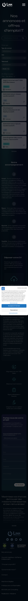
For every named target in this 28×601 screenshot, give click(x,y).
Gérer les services (13, 302)
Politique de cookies (13, 313)
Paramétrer (14, 310)
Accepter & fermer (14, 306)
